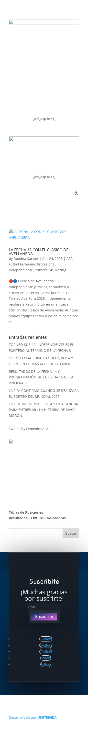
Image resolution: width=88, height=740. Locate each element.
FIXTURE (23, 82)
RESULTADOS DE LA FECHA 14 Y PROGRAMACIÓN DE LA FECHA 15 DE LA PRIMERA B (41, 377)
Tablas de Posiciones (26, 512)
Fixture (37, 518)
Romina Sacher (26, 258)
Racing (60, 270)
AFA (69, 258)
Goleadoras (56, 518)
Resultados (18, 518)
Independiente (21, 270)
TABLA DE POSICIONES (40, 63)
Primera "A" (44, 270)
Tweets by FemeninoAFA (28, 428)
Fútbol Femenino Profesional (32, 264)
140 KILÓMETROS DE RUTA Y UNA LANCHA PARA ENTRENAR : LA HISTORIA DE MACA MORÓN (43, 410)
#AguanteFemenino (36, 102)
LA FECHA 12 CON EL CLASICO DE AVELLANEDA (38, 251)
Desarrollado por (33, 717)
